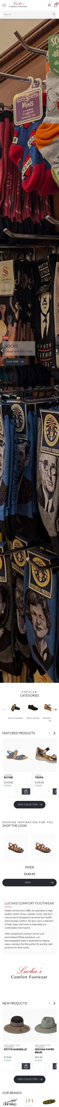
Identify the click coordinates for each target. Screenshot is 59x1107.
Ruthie (8, 777)
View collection (27, 804)
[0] (55, 5)
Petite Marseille (15, 1049)
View (27, 882)
